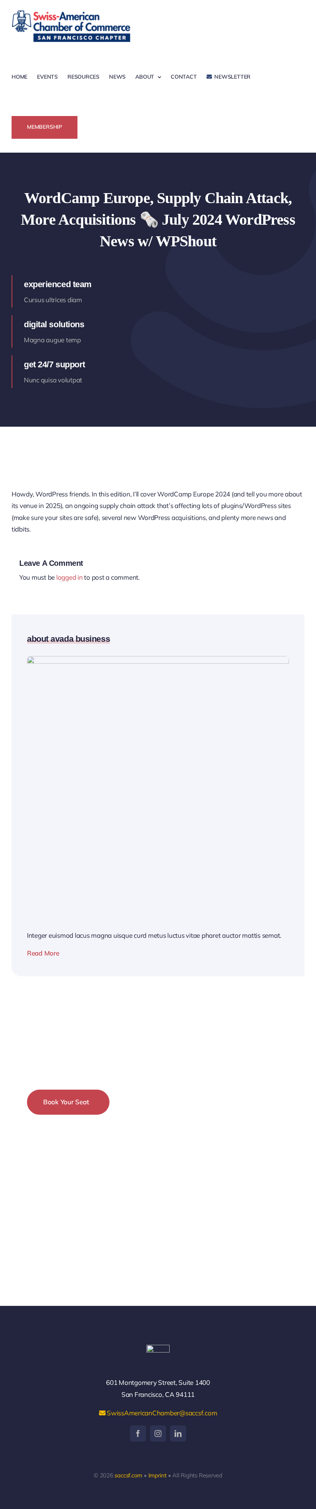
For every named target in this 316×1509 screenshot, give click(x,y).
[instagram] (158, 1433)
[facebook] (138, 1433)
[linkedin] (178, 1433)
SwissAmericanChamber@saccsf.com (161, 1413)
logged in (69, 577)
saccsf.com (128, 1475)
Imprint (157, 1475)
